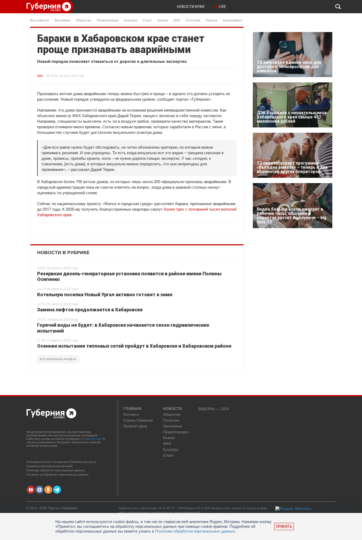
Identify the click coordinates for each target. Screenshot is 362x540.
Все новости (39, 20)
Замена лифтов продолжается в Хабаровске (90, 309)
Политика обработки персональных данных (55, 470)
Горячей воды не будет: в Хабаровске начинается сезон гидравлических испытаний (123, 328)
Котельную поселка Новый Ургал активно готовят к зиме (104, 294)
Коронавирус (232, 20)
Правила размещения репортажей (49, 466)
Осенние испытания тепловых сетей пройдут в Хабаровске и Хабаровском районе (134, 346)
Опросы (212, 20)
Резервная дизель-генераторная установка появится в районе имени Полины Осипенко (129, 276)
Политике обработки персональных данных (195, 531)
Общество (83, 20)
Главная (132, 409)
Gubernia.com (92, 438)
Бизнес (162, 20)
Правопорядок (107, 20)
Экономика (62, 20)
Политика (193, 20)
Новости (172, 409)
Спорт (147, 20)
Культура (130, 20)
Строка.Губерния (138, 420)
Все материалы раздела (58, 359)
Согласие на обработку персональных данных (57, 474)
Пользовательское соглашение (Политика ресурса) (61, 461)
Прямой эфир (135, 426)
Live (222, 7)
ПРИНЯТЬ (284, 526)
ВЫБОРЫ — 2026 (213, 409)
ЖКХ (177, 20)
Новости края (190, 7)
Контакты (131, 415)
